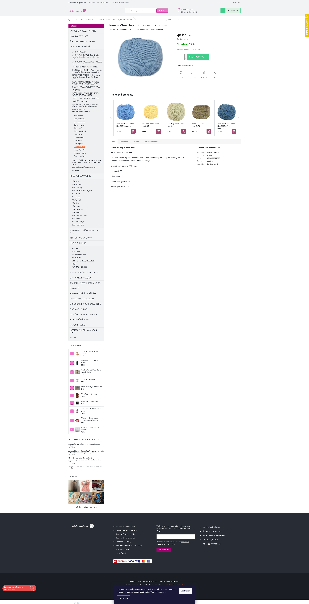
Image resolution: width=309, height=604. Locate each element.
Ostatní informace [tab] (151, 142)
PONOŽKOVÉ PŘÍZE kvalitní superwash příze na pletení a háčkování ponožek (86, 105)
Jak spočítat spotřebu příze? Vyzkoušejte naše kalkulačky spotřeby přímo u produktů (86, 452)
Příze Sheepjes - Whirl (80, 216)
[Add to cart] (133, 131)
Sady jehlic (75, 248)
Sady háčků (76, 252)
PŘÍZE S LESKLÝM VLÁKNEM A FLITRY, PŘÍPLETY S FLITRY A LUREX (85, 94)
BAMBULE (74, 288)
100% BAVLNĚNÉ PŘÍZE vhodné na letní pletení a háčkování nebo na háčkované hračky (86, 57)
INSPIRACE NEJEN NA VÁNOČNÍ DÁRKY (83, 331)
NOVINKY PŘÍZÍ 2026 (79, 36)
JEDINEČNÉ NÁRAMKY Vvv (81, 319)
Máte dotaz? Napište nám (77, 3)
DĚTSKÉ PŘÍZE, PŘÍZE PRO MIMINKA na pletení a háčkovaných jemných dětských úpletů (86, 77)
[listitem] (125, 118)
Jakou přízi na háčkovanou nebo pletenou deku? (84, 445)
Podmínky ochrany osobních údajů (129, 545)
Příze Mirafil (76, 206)
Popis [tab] (113, 142)
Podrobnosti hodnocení (139, 29)
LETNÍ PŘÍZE (76, 90)
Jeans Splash (78, 144)
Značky (73, 337)
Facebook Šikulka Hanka (215, 535)
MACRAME (76, 170)
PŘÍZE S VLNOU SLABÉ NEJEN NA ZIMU (86, 98)
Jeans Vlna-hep (79, 147)
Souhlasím (185, 591)
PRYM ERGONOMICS (79, 267)
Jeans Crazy (78, 141)
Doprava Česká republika (120, 3)
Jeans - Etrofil (79, 137)
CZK (221, 3)
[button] (111, 117)
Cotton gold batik (80, 131)
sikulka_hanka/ (212, 540)
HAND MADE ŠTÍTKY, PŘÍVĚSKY (83, 293)
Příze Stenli (76, 212)
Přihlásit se (163, 550)
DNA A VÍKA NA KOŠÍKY (80, 278)
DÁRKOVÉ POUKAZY (79, 309)
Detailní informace (184, 65)
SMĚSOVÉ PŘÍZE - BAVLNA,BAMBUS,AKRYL (81, 110)
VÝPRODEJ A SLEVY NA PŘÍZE (83, 31)
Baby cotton (78, 116)
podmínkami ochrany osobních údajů (173, 543)
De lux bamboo (79, 122)
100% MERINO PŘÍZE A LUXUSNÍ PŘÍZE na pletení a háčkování (87, 63)
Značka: (156, 29)
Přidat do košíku (196, 57)
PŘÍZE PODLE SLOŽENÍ (80, 46)
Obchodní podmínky (123, 542)
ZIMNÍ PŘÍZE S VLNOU (79, 101)
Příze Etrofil (76, 194)
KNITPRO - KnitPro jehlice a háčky (83, 261)
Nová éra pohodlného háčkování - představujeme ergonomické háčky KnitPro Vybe (84, 460)
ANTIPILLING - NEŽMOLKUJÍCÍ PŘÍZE (84, 67)
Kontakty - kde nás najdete (98, 3)
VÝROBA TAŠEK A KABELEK (82, 299)
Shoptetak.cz (180, 585)
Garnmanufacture (78, 225)
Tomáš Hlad (168, 585)
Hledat (162, 10)
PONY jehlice (76, 258)
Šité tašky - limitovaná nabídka (82, 41)
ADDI (74, 264)
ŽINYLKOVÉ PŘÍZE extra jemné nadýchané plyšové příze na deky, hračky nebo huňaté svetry (86, 162)
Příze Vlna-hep (77, 188)
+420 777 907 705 (213, 544)
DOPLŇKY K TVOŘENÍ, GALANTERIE (85, 304)
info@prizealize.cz (213, 527)
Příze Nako (75, 203)
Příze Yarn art (76, 200)
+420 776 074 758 (213, 531)
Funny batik (78, 134)
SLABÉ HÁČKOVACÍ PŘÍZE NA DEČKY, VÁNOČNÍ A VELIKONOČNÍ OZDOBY (85, 83)
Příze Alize (75, 181)
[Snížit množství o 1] (185, 58)
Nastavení (123, 598)
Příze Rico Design (78, 222)
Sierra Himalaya (79, 156)
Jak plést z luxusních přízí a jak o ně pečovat (85, 467)
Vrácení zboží (121, 553)
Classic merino (79, 125)
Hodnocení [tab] (124, 142)
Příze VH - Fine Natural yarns (82, 191)
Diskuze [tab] (136, 142)
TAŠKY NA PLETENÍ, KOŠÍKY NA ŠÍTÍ (85, 283)
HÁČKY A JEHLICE (78, 243)
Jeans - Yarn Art (79, 150)
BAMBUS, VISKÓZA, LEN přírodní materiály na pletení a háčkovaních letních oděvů (87, 71)
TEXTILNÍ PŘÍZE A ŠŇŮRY (81, 238)
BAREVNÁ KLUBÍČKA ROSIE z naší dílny (84, 231)
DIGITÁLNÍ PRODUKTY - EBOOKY (84, 314)
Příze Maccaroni (77, 209)
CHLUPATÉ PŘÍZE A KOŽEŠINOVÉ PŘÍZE (86, 87)
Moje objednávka (122, 549)
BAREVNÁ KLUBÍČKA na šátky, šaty (84, 167)
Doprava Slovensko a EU (125, 538)
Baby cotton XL (79, 119)
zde (163, 592)
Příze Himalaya (77, 184)
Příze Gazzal (76, 197)
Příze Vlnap (76, 219)
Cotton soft (78, 128)
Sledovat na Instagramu (88, 507)
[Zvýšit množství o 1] (185, 55)
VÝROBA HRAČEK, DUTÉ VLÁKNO (84, 272)
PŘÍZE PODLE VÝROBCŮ (80, 176)
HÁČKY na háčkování (79, 255)
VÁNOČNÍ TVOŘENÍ (78, 325)
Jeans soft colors (80, 153)
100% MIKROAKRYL (79, 52)
